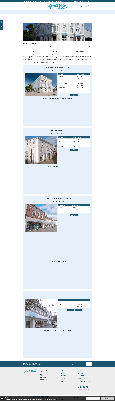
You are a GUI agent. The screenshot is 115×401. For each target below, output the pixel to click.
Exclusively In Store (35, 1)
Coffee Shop (81, 384)
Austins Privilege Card (84, 381)
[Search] (42, 6)
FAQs (79, 376)
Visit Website (78, 309)
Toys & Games (64, 373)
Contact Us (81, 370)
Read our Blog (88, 1)
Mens (62, 376)
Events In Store (46, 1)
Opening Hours (55, 1)
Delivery (80, 372)
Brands (88, 12)
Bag (90, 6)
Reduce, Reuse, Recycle (84, 386)
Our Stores (26, 1)
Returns (80, 373)
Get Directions (74, 95)
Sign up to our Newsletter (33, 364)
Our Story (81, 383)
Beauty (63, 372)
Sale (62, 381)
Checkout (86, 6)
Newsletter (81, 380)
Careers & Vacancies (83, 389)
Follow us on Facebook (86, 1)
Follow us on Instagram (91, 1)
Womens (63, 375)
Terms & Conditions (83, 378)
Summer (63, 383)
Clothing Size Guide (83, 387)
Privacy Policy (82, 375)
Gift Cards (64, 380)
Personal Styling (82, 390)
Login (61, 1)
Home (62, 370)
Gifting (63, 378)
